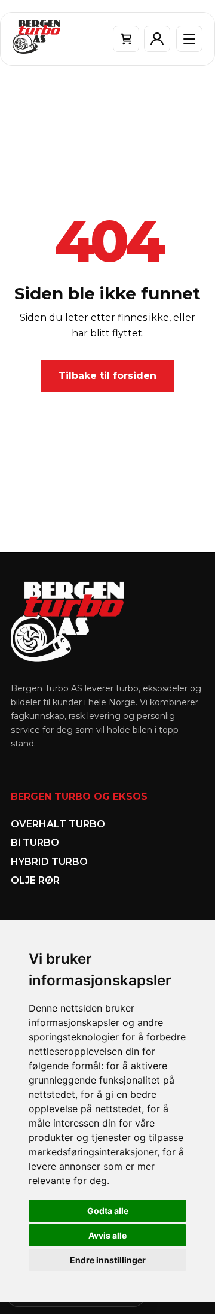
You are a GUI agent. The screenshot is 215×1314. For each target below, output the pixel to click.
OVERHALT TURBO (58, 824)
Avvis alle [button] (107, 1235)
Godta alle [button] (107, 1211)
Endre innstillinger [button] (108, 1260)
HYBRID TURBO (49, 861)
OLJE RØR (35, 880)
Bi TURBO (35, 842)
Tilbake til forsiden (107, 375)
